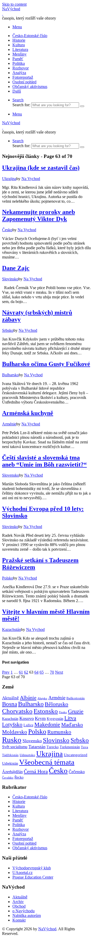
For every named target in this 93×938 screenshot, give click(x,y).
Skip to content (14, 4)
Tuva (84, 747)
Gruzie (75, 711)
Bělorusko (56, 704)
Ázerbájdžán (12, 772)
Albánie (28, 697)
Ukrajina (49, 753)
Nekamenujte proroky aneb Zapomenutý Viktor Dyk (38, 215)
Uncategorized (75, 755)
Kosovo (26, 718)
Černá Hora (36, 771)
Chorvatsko (17, 711)
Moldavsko (14, 732)
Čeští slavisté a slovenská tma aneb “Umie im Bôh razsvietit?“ (44, 461)
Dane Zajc (15, 268)
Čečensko (77, 772)
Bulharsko (31, 704)
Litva (70, 718)
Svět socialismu (14, 747)
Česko (58, 770)
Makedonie (47, 724)
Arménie (56, 697)
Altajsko (42, 698)
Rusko (11, 740)
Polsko (37, 731)
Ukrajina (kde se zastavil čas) (41, 167)
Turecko (53, 747)
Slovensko (32, 740)
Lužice (28, 725)
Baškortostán (75, 698)
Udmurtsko (27, 755)
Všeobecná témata (46, 762)
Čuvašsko (7, 777)
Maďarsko (72, 724)
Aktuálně (10, 697)
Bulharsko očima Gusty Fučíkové (46, 364)
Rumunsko (59, 732)
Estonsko (46, 711)
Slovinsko (56, 740)
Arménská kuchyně (27, 413)
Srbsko (80, 740)
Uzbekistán (10, 763)
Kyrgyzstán (55, 719)
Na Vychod (30, 178)
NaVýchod (47, 929)
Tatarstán (36, 746)
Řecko (19, 777)
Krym (40, 718)
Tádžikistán (10, 755)
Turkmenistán (70, 747)
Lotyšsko (12, 724)
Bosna (9, 704)
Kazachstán (10, 719)
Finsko (63, 712)
